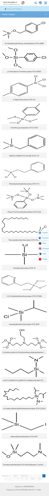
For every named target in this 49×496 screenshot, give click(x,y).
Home (9, 9)
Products (18, 9)
